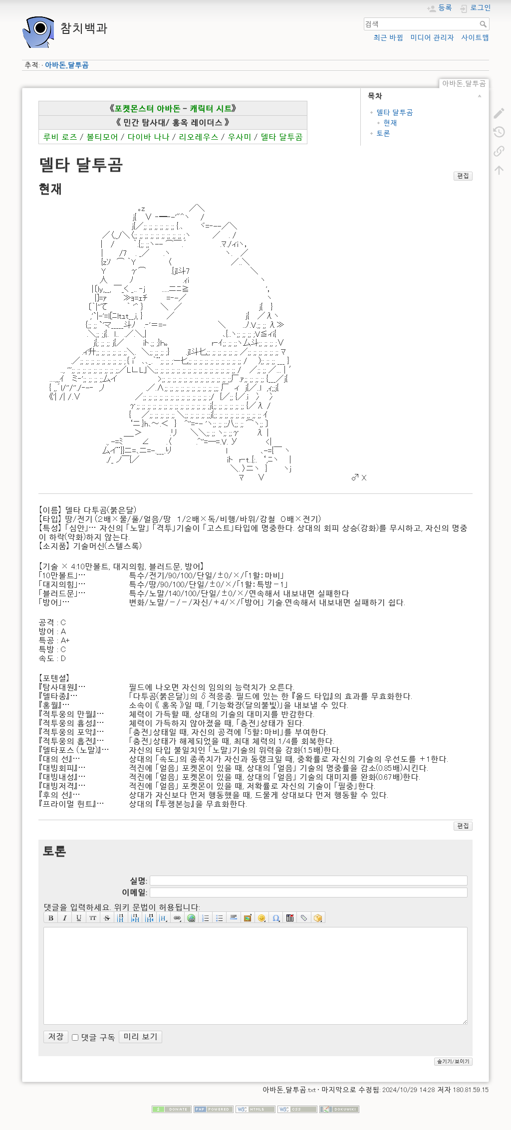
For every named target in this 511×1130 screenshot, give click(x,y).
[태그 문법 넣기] (304, 917)
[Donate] (172, 1108)
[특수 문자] (276, 917)
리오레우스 (199, 137)
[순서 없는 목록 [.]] (220, 917)
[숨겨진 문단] (290, 917)
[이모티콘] (262, 917)
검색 (484, 23)
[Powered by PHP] (214, 1108)
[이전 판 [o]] (499, 131)
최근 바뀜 (388, 37)
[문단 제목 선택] (164, 917)
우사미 (240, 137)
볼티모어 (102, 137)
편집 (463, 176)
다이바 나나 (148, 137)
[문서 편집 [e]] (499, 112)
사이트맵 (475, 37)
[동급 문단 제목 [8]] (121, 917)
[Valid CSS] (297, 1108)
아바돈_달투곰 (67, 64)
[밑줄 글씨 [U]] (79, 917)
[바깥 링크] (192, 917)
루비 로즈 (60, 137)
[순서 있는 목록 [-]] (206, 917)
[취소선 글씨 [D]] (107, 917)
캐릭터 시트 (211, 108)
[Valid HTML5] (255, 1108)
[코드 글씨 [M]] (93, 917)
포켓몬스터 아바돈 (147, 108)
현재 (390, 122)
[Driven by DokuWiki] (339, 1108)
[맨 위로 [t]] (499, 169)
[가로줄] (234, 917)
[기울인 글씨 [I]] (65, 917)
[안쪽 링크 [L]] (178, 917)
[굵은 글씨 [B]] (50, 917)
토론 (383, 133)
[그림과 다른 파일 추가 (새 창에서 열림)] (248, 917)
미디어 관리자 (432, 37)
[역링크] (499, 150)
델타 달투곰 (394, 112)
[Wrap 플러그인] (318, 917)
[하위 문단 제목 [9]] (135, 917)
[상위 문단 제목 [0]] (149, 917)
